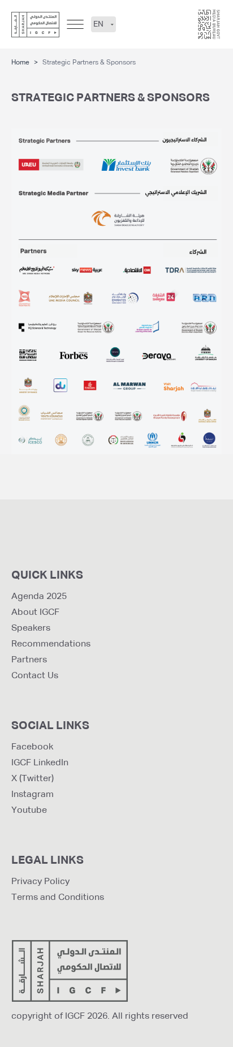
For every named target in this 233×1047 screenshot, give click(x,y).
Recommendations (50, 644)
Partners (29, 660)
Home (20, 62)
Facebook (32, 747)
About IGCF (35, 612)
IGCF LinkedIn (39, 763)
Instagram (32, 794)
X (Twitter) (32, 778)
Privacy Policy (40, 881)
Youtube (29, 810)
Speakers (30, 628)
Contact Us (34, 675)
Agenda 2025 (39, 596)
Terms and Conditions (57, 897)
